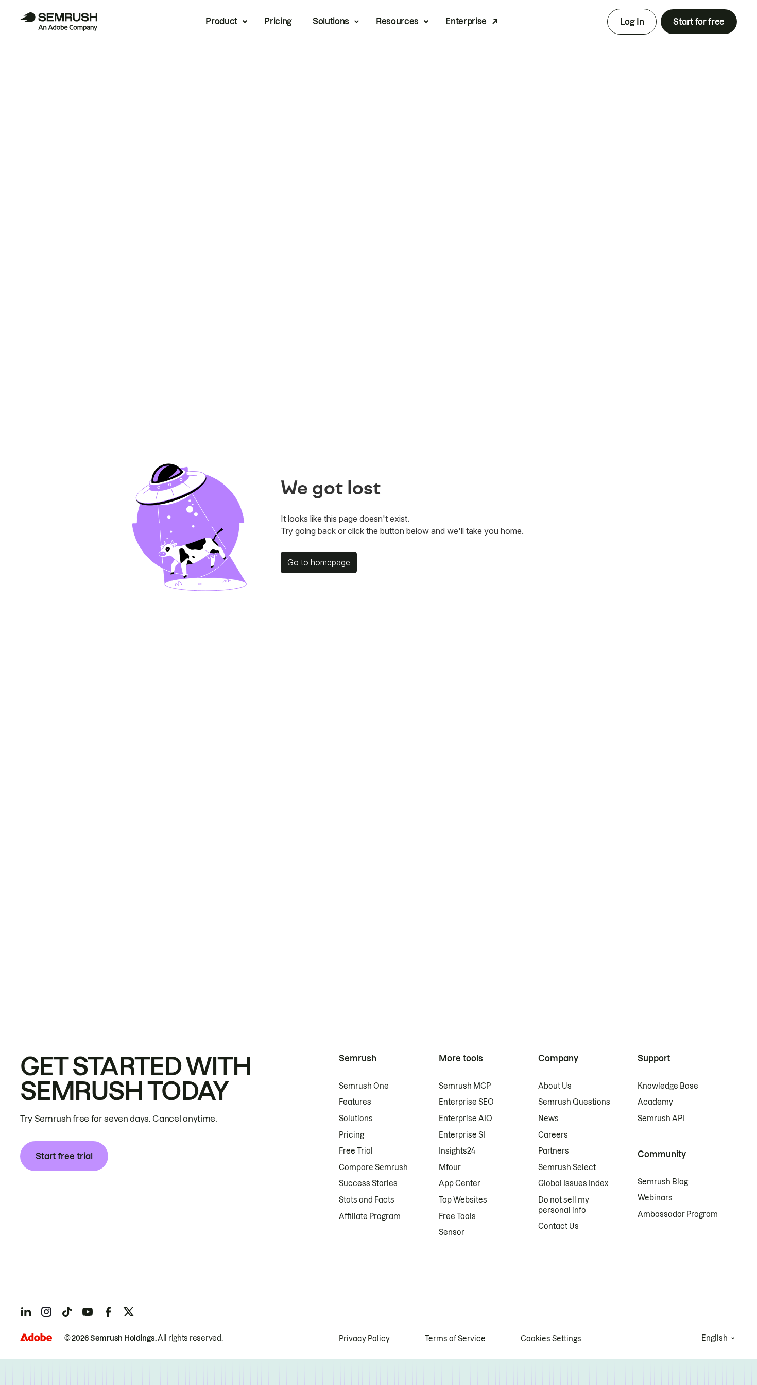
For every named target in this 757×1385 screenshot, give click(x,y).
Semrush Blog (663, 1182)
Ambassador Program (678, 1214)
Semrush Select (567, 1167)
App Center (459, 1183)
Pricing (278, 21)
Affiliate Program (370, 1216)
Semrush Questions (574, 1102)
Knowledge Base (668, 1086)
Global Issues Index (573, 1183)
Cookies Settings (551, 1338)
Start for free (699, 21)
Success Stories (368, 1183)
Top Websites (463, 1200)
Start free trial (64, 1156)
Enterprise (466, 21)
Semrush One (364, 1086)
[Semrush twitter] (128, 1311)
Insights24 (457, 1151)
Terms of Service (455, 1338)
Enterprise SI (462, 1135)
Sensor (451, 1232)
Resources (397, 21)
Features (355, 1102)
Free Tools (457, 1216)
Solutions (331, 21)
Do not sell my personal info (563, 1205)
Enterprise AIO (465, 1118)
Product (221, 21)
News (548, 1118)
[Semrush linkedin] (25, 1311)
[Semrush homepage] (58, 21)
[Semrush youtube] (87, 1311)
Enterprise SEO (466, 1102)
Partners (553, 1151)
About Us (555, 1086)
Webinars (655, 1198)
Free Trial (356, 1151)
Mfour (450, 1167)
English (714, 1338)
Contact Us (558, 1226)
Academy (655, 1102)
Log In (632, 21)
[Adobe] (36, 1337)
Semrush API (661, 1118)
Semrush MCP (465, 1086)
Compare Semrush (373, 1167)
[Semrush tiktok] (67, 1311)
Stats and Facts (366, 1200)
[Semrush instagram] (46, 1311)
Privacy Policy (364, 1338)
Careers (553, 1135)
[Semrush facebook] (108, 1311)
